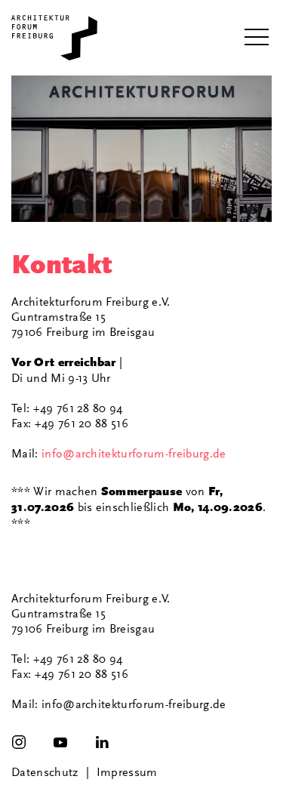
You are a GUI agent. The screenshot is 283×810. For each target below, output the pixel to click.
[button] (256, 37)
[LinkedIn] (101, 742)
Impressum (127, 772)
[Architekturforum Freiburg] (54, 37)
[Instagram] (18, 742)
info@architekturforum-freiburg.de (134, 453)
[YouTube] (60, 742)
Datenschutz (44, 772)
